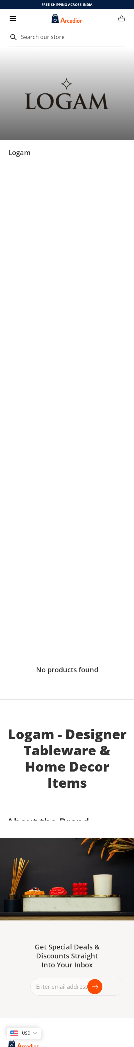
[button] (12, 18)
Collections (48, 56)
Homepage (19, 56)
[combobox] (67, 37)
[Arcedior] (67, 18)
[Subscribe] (94, 986)
